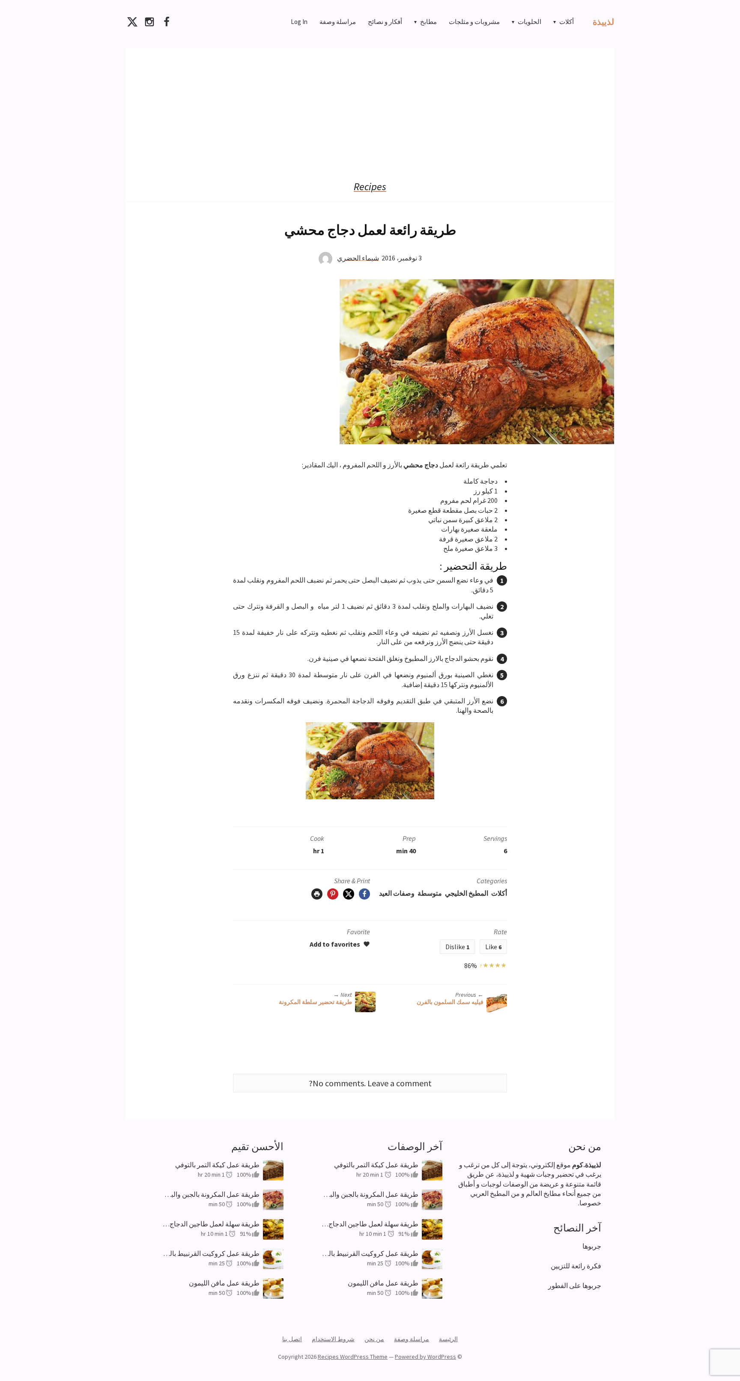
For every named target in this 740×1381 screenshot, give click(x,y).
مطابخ (428, 22)
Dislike (457, 946)
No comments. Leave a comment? (370, 1083)
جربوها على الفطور (574, 1285)
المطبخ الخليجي (466, 893)
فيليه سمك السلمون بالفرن (450, 1002)
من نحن (374, 1339)
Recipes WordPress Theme (353, 1356)
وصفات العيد (397, 893)
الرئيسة (448, 1339)
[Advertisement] (370, 107)
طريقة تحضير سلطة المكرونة (315, 1002)
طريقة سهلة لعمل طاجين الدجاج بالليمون (211, 1224)
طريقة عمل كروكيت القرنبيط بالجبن (211, 1253)
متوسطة (430, 893)
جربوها (591, 1246)
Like (493, 946)
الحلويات (529, 22)
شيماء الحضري (358, 257)
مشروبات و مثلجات (474, 22)
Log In (299, 22)
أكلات (566, 22)
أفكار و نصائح (385, 22)
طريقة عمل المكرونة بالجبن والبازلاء (211, 1194)
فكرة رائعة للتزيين (576, 1265)
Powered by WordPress (425, 1356)
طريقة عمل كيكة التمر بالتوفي (217, 1164)
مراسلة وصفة (337, 22)
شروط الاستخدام (333, 1339)
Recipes (370, 186)
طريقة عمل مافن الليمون (224, 1283)
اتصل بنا (292, 1339)
